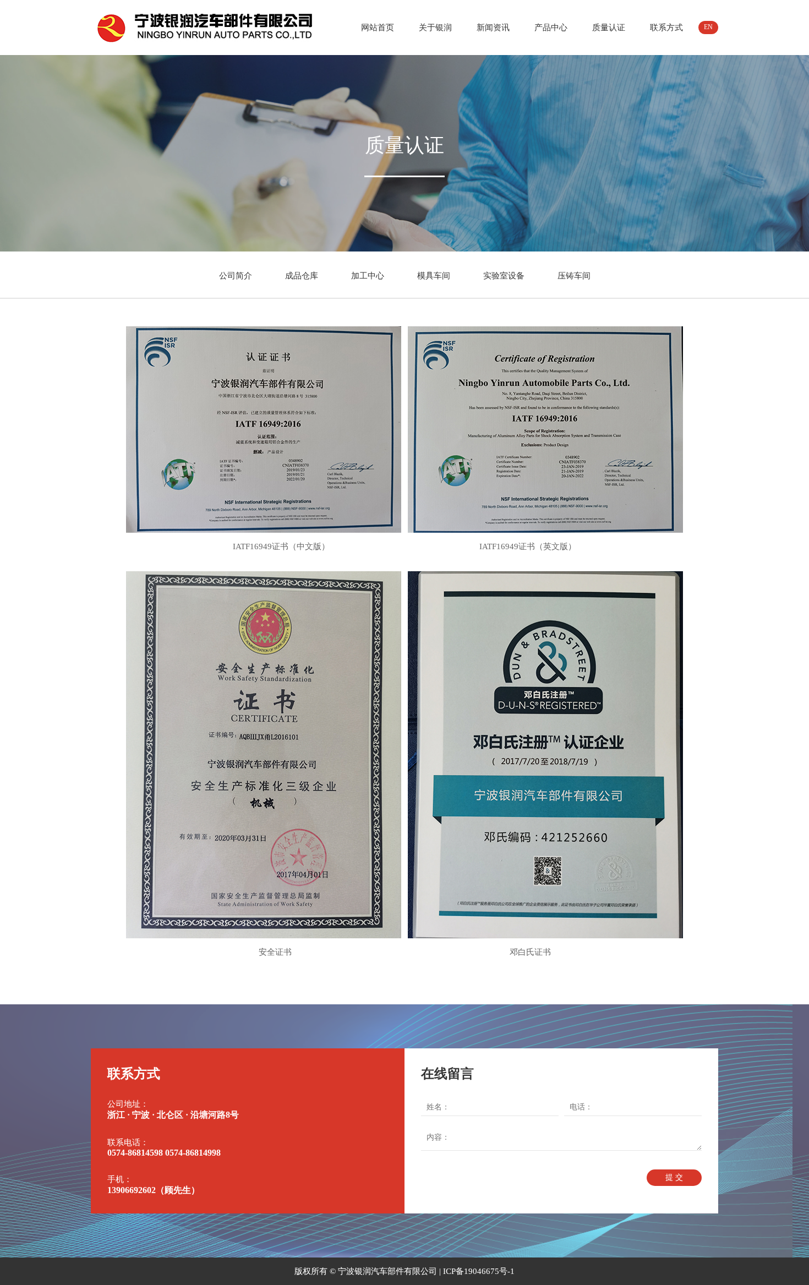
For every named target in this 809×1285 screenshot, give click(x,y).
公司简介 (235, 275)
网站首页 (377, 27)
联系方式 (666, 27)
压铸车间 (574, 275)
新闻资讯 (493, 27)
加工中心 (367, 275)
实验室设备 (503, 275)
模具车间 (433, 275)
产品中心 (550, 27)
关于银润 (435, 27)
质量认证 (608, 27)
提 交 (674, 1177)
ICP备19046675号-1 (479, 1271)
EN (708, 27)
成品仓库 (301, 275)
